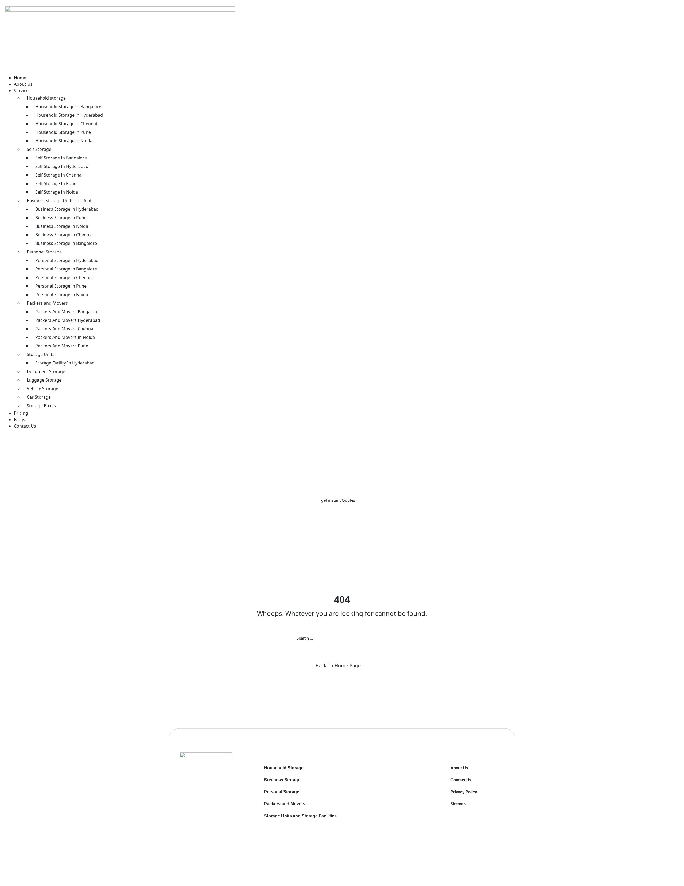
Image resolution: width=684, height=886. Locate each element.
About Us (23, 84)
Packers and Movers (47, 303)
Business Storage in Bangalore (66, 243)
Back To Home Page (338, 665)
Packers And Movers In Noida (65, 337)
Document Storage (46, 371)
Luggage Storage (44, 380)
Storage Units (41, 354)
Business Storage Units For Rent (59, 200)
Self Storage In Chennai (59, 175)
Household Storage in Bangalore (68, 106)
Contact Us (25, 426)
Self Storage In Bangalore (61, 158)
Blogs (19, 419)
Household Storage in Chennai (66, 124)
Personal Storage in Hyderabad (67, 260)
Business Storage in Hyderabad (67, 209)
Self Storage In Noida (56, 192)
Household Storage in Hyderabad (69, 115)
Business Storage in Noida (61, 226)
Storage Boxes (41, 406)
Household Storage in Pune (63, 132)
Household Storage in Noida (63, 141)
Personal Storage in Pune (61, 286)
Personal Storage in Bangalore (66, 269)
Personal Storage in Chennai (64, 277)
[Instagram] (217, 778)
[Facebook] (215, 778)
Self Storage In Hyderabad (61, 166)
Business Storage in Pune (61, 218)
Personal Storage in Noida (61, 294)
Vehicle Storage (42, 388)
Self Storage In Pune (55, 183)
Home (20, 78)
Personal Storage (44, 252)
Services (22, 90)
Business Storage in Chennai (64, 235)
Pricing (21, 413)
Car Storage (39, 397)
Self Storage (39, 149)
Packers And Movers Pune (61, 346)
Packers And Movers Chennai (64, 329)
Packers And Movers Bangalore (67, 312)
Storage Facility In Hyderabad (65, 363)
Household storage (46, 98)
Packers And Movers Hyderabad (67, 320)
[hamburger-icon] (14, 71)
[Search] (387, 638)
